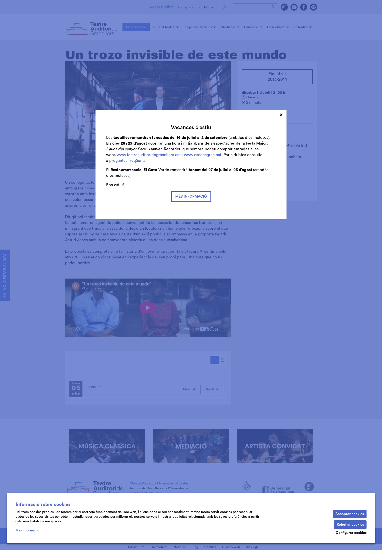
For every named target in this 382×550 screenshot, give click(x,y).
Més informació (27, 530)
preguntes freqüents (127, 160)
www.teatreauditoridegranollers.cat (149, 155)
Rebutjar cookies (350, 524)
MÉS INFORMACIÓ (191, 196)
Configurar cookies (351, 533)
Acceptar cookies (349, 514)
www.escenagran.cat (202, 155)
